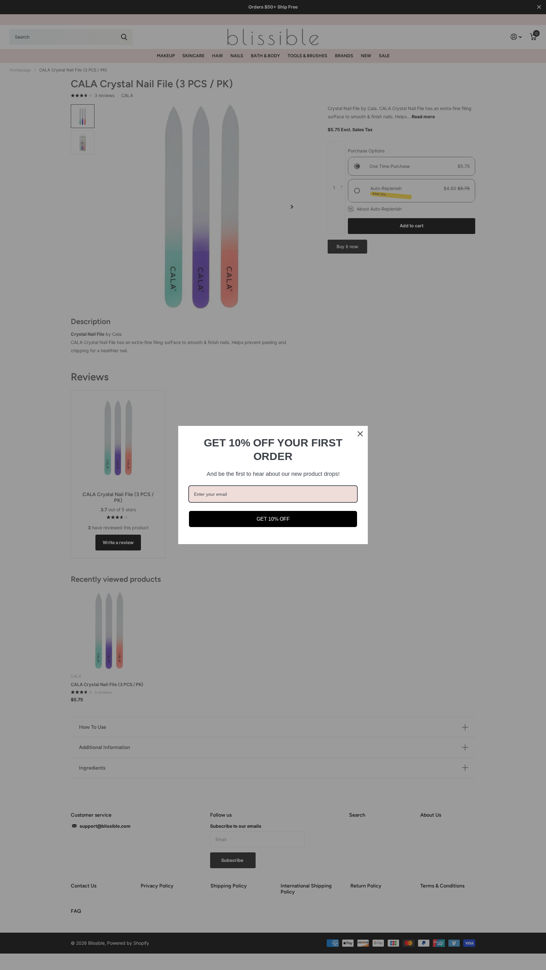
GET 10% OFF (273, 519)
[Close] (360, 434)
